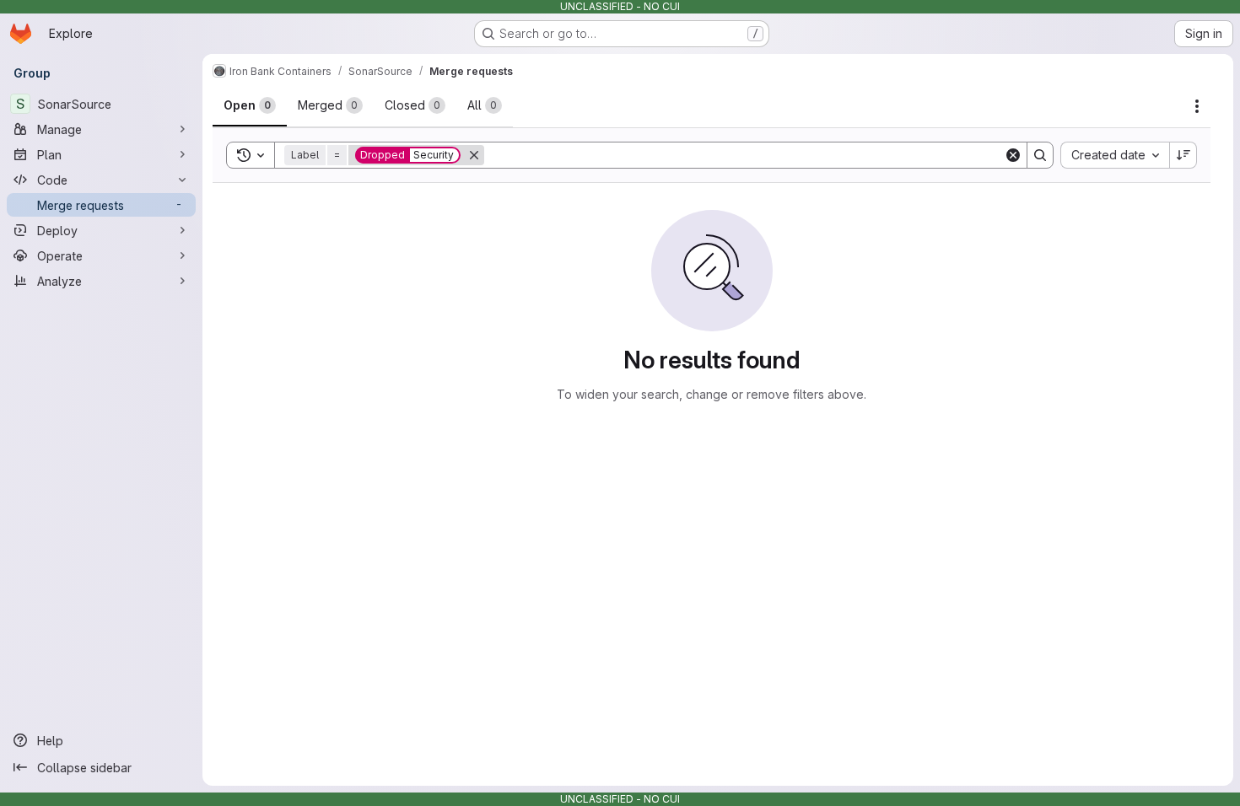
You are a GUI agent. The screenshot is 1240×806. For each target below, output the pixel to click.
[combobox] (1114, 155)
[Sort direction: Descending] (1183, 155)
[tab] (250, 105)
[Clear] (1013, 155)
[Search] (1040, 155)
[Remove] (474, 155)
